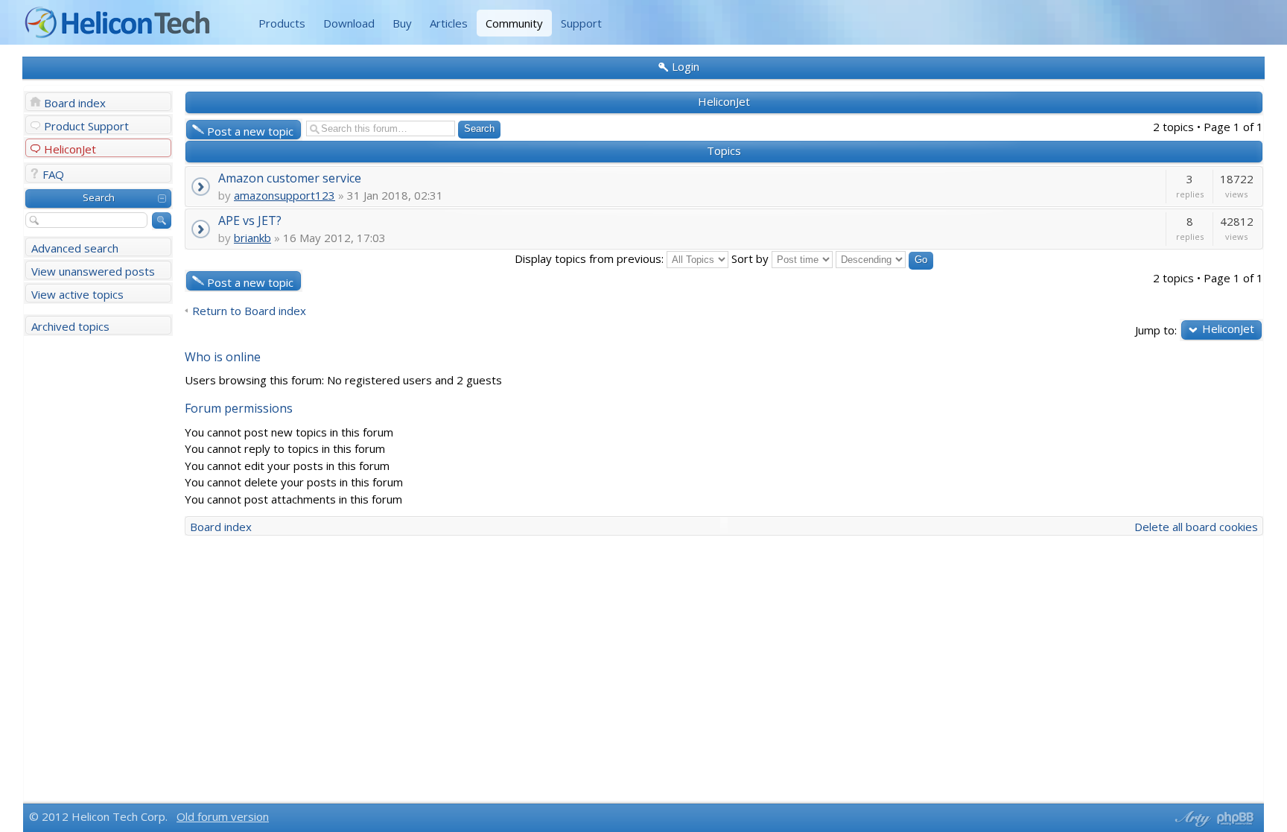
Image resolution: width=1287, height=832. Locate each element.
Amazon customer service (289, 177)
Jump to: (1156, 330)
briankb (252, 237)
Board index (75, 102)
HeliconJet (70, 149)
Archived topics (70, 326)
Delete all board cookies (1196, 526)
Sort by (751, 258)
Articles (449, 23)
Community (514, 23)
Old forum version (223, 816)
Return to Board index (249, 311)
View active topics (77, 294)
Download (349, 23)
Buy (402, 23)
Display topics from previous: (591, 258)
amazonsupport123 (284, 195)
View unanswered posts (93, 271)
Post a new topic (250, 131)
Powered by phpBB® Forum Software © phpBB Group (1235, 818)
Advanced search (74, 248)
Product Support (86, 125)
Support (581, 23)
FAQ (53, 174)
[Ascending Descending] (884, 258)
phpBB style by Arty (1191, 818)
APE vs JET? (250, 220)
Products (281, 23)
